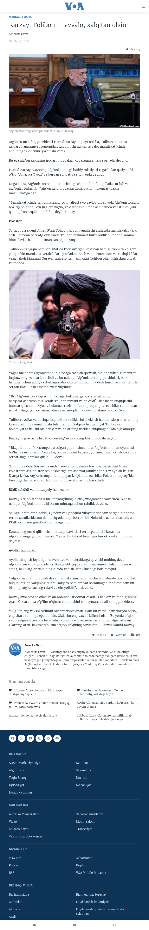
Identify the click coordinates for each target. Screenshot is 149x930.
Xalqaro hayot (19, 829)
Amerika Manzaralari (24, 814)
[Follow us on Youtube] (30, 738)
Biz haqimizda (19, 894)
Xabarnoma (84, 858)
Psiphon (81, 865)
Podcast (14, 865)
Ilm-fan (81, 778)
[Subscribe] (57, 738)
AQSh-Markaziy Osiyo (24, 763)
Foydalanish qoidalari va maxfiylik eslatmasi (100, 911)
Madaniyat (83, 785)
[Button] (133, 49)
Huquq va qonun (20, 792)
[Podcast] (48, 738)
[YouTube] (74, 925)
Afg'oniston (17, 770)
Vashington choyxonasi (25, 836)
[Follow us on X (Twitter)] (21, 738)
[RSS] (39, 738)
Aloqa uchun (17, 909)
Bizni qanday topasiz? (91, 894)
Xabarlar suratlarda (89, 814)
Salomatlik (83, 770)
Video (13, 821)
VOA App (15, 858)
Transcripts (84, 829)
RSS (11, 873)
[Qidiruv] (114, 925)
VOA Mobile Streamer (91, 873)
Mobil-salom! (85, 821)
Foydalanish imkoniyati (92, 902)
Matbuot (82, 763)
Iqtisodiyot (16, 785)
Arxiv (12, 917)
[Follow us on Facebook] (12, 738)
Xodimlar (15, 902)
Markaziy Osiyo (20, 17)
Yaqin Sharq (17, 778)
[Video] (34, 925)
